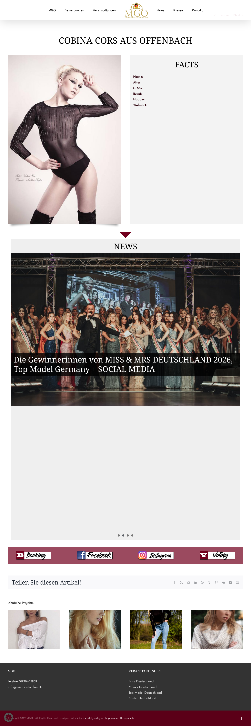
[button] (8, 717)
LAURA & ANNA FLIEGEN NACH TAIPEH (89, 475)
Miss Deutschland (141, 681)
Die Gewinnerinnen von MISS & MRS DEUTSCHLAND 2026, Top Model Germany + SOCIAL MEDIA (123, 364)
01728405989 (28, 681)
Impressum (111, 718)
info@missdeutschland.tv (25, 687)
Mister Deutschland (142, 698)
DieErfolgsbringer (93, 718)
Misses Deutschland (142, 687)
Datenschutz (127, 718)
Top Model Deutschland (145, 692)
